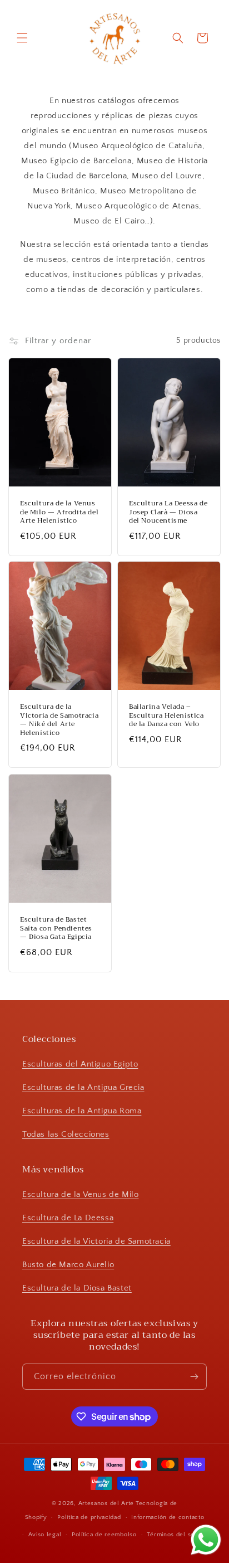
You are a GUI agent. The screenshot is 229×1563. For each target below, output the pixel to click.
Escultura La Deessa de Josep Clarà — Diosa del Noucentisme (168, 512)
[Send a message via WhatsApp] (205, 1539)
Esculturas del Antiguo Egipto (80, 1064)
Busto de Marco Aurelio (68, 1264)
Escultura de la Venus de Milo (80, 1194)
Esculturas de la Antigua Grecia (83, 1087)
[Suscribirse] (194, 1377)
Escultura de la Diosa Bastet (77, 1288)
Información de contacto (167, 1517)
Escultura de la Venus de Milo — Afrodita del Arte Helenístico (59, 512)
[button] (22, 38)
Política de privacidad (89, 1517)
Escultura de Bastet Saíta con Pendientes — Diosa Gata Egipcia (56, 929)
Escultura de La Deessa (67, 1218)
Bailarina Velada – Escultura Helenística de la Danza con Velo (166, 716)
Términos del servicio (179, 1534)
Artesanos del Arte (106, 1503)
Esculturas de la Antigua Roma (81, 1111)
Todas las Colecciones (65, 1134)
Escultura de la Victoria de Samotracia (96, 1241)
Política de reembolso (104, 1534)
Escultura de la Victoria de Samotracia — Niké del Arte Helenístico (59, 720)
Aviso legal (45, 1534)
